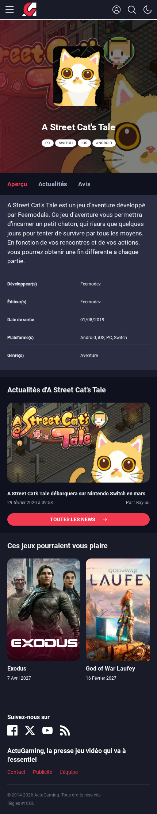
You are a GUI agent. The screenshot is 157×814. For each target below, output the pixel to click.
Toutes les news (72, 519)
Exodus (16, 668)
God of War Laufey (110, 668)
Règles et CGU (21, 803)
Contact (16, 772)
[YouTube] (47, 730)
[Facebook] (12, 730)
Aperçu (17, 184)
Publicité (42, 772)
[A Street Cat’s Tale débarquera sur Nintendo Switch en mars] (78, 442)
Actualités (52, 184)
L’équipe (69, 772)
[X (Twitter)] (30, 730)
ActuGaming (29, 10)
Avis (84, 184)
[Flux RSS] (65, 730)
